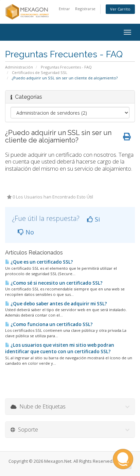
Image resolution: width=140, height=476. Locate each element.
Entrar (64, 8)
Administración (19, 67)
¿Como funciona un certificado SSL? (51, 324)
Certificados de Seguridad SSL (39, 72)
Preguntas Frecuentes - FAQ (66, 67)
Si (96, 219)
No (29, 232)
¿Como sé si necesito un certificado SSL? (56, 283)
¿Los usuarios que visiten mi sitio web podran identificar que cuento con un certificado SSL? (59, 348)
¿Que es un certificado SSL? (41, 262)
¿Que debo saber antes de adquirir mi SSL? (58, 304)
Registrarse (85, 8)
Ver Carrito (120, 9)
